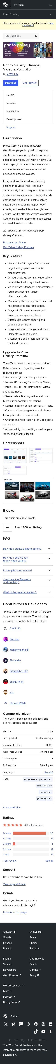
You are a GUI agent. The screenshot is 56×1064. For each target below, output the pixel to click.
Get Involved (37, 958)
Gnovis (7, 937)
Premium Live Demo (14, 242)
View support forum (14, 884)
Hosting (7, 942)
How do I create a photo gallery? (22, 548)
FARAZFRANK (18, 703)
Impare (7, 958)
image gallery (30, 779)
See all (49, 860)
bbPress (9, 996)
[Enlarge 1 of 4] (22, 452)
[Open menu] (51, 4)
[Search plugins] (36, 36)
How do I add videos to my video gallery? (15, 559)
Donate (35, 969)
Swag (34, 975)
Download (10, 82)
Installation (12, 111)
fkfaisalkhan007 (19, 671)
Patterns (34, 948)
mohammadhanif (19, 649)
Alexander (15, 660)
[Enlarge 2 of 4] (48, 452)
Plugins (33, 942)
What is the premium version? (20, 592)
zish (12, 692)
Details (10, 94)
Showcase (36, 931)
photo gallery (45, 779)
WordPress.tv (12, 975)
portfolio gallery (44, 786)
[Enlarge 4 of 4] (48, 482)
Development (14, 119)
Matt (7, 991)
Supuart (7, 964)
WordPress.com (13, 985)
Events (33, 964)
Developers (9, 969)
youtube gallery (44, 798)
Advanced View (12, 807)
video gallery (46, 792)
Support (10, 127)
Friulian (14, 1016)
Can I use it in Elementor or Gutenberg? (17, 581)
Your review (9, 860)
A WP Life (12, 74)
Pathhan (14, 639)
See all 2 (48, 772)
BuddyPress (11, 1002)
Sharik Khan (16, 681)
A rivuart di (9, 931)
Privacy (7, 948)
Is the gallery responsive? (17, 570)
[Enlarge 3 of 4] (22, 470)
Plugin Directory (11, 14)
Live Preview (30, 82)
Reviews (11, 103)
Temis (33, 937)
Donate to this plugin (15, 912)
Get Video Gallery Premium (18, 247)
